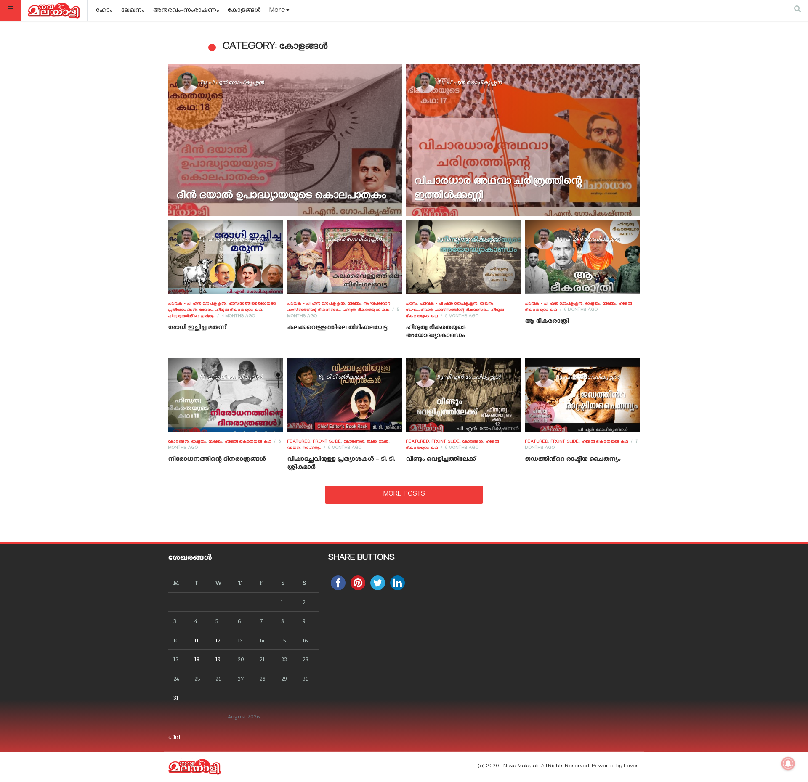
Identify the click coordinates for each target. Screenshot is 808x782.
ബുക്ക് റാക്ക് (378, 442)
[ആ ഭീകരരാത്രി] (582, 257)
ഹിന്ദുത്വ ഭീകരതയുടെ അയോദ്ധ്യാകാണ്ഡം (436, 332)
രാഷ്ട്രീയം (592, 304)
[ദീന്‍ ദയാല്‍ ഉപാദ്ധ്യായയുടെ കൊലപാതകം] (285, 140)
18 (196, 659)
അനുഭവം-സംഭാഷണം (186, 11)
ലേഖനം (133, 11)
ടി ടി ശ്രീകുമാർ (345, 376)
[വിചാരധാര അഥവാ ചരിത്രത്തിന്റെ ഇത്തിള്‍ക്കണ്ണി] (523, 140)
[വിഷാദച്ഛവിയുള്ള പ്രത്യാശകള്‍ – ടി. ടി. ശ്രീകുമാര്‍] (344, 395)
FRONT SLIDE (327, 442)
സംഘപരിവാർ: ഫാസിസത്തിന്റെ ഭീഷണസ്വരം (447, 310)
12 (218, 640)
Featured (299, 442)
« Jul (174, 737)
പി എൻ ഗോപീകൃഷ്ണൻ (236, 82)
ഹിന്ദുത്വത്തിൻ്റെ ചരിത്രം (191, 316)
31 (175, 697)
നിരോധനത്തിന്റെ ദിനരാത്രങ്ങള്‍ (217, 460)
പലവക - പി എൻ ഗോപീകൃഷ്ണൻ (197, 304)
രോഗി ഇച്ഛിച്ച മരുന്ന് (197, 328)
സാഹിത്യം (312, 448)
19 (218, 659)
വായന (293, 448)
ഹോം (104, 11)
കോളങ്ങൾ (244, 11)
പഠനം (411, 304)
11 (196, 640)
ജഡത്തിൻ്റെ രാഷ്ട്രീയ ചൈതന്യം (573, 460)
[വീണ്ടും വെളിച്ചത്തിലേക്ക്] (463, 395)
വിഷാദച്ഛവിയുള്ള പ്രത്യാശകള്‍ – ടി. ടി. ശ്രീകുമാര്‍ (341, 464)
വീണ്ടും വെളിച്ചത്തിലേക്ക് (441, 460)
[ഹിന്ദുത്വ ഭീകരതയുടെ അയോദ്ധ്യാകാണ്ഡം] (463, 257)
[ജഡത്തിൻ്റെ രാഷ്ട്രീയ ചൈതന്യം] (582, 395)
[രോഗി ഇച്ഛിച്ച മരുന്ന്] (225, 257)
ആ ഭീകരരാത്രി (547, 322)
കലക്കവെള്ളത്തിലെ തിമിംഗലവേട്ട (337, 328)
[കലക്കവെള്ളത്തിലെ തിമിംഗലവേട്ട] (344, 257)
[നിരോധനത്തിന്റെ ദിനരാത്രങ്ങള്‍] (225, 395)
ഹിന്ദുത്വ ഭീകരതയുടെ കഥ (238, 310)
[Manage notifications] (788, 763)
